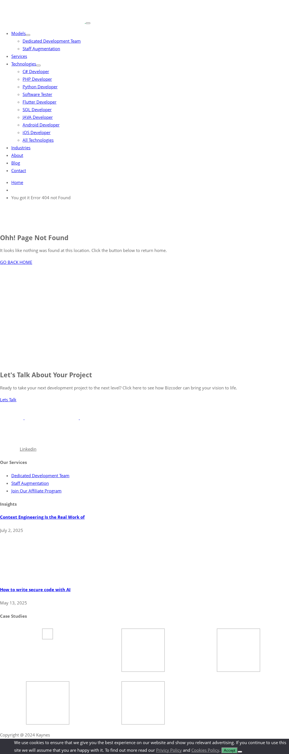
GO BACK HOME (16, 262)
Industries (20, 147)
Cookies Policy (205, 750)
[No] (240, 752)
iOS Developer (37, 132)
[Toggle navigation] (88, 23)
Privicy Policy (169, 750)
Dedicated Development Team (52, 41)
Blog (15, 163)
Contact (18, 170)
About (17, 155)
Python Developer (40, 86)
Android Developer (41, 125)
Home (17, 182)
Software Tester (37, 94)
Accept (229, 750)
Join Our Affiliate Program (36, 491)
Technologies (23, 64)
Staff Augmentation (41, 48)
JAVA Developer (38, 117)
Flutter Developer (39, 102)
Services (19, 56)
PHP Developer (37, 79)
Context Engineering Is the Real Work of (42, 517)
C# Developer (36, 71)
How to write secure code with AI (35, 589)
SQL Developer (37, 109)
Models (18, 33)
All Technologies (38, 140)
